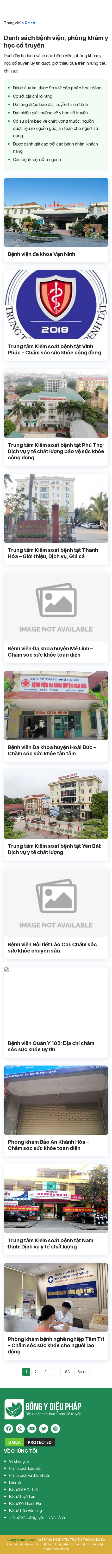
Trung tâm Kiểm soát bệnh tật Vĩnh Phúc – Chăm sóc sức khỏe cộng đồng (54, 349)
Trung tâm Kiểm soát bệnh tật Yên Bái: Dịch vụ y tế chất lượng (54, 849)
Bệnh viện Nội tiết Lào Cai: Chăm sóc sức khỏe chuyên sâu (52, 947)
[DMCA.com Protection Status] (30, 1441)
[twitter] (43, 1428)
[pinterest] (55, 1428)
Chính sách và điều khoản (29, 1475)
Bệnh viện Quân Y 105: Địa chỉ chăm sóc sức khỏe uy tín (51, 1046)
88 (67, 1372)
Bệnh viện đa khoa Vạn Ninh (41, 254)
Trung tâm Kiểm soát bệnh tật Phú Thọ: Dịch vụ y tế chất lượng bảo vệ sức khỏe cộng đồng (56, 451)
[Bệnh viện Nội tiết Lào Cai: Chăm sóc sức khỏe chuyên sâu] (56, 903)
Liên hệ (15, 1482)
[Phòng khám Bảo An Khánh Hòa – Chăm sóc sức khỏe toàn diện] (56, 1100)
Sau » (82, 1372)
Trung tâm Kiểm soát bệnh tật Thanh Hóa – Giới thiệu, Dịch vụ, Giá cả (53, 553)
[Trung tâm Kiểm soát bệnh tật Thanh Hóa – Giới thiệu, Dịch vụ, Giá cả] (56, 508)
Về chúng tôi (19, 1461)
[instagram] (20, 1428)
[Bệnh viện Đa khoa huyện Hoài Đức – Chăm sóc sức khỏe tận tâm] (56, 705)
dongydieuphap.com (22, 1540)
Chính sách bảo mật (25, 1468)
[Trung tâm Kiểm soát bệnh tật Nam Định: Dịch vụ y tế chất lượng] (56, 1199)
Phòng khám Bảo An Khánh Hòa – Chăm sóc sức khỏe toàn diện (48, 1145)
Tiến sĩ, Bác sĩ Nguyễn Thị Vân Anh (37, 1517)
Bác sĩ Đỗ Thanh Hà (25, 1503)
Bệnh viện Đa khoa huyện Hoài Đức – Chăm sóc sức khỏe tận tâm (52, 750)
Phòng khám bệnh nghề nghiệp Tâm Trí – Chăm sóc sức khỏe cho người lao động (56, 1345)
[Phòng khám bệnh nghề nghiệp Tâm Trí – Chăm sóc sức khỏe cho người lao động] (56, 1297)
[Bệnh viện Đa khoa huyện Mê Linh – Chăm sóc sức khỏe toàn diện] (56, 607)
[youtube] (31, 1428)
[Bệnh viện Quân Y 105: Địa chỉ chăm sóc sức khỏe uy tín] (56, 1001)
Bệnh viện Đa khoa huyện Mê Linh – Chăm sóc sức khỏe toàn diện (50, 651)
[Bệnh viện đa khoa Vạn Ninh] (56, 212)
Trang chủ (12, 23)
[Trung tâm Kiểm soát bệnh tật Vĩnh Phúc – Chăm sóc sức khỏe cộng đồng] (56, 305)
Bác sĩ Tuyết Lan (22, 1496)
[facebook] (8, 1428)
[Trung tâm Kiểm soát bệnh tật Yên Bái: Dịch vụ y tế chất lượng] (56, 804)
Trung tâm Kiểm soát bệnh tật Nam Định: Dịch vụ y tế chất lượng (50, 1243)
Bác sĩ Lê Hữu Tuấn (24, 1489)
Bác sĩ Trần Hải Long (25, 1510)
